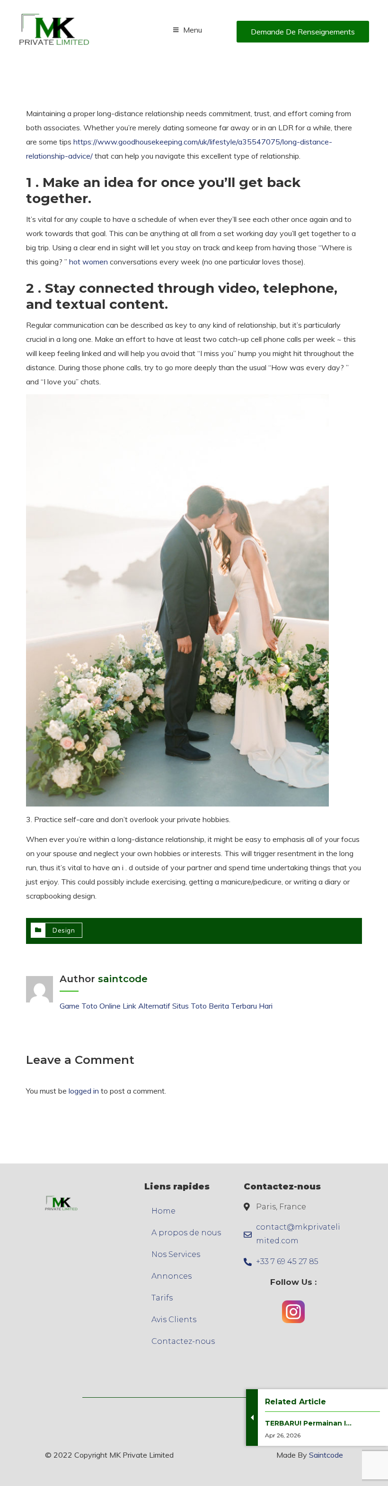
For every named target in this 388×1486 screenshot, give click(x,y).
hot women (88, 261)
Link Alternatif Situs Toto (166, 1005)
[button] (303, 31)
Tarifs (162, 1297)
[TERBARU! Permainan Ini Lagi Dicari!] (308, 1448)
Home (163, 1210)
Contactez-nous (183, 1341)
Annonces (171, 1276)
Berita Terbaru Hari (241, 1005)
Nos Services (175, 1254)
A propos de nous (186, 1232)
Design (64, 930)
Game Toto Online (90, 1005)
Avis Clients (173, 1319)
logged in (84, 1090)
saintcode (123, 979)
